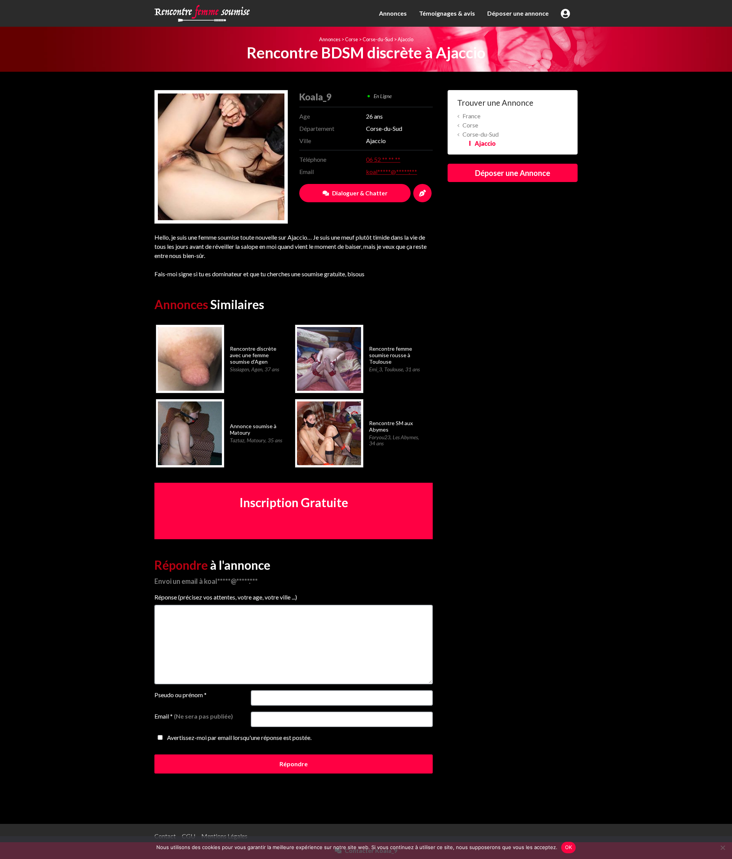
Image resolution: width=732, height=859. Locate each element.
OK (568, 847)
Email (193, 716)
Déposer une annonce (518, 13)
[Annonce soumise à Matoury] (190, 432)
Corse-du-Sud (378, 39)
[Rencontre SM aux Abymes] (329, 432)
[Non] (722, 847)
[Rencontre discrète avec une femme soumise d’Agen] (190, 358)
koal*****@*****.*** (391, 171)
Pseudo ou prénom (180, 694)
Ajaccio (405, 39)
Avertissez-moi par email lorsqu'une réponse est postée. (238, 737)
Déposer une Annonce (512, 172)
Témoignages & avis (447, 13)
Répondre (293, 763)
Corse (351, 39)
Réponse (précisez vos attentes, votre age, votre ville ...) (225, 597)
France (471, 115)
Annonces (393, 13)
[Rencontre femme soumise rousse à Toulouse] (329, 358)
